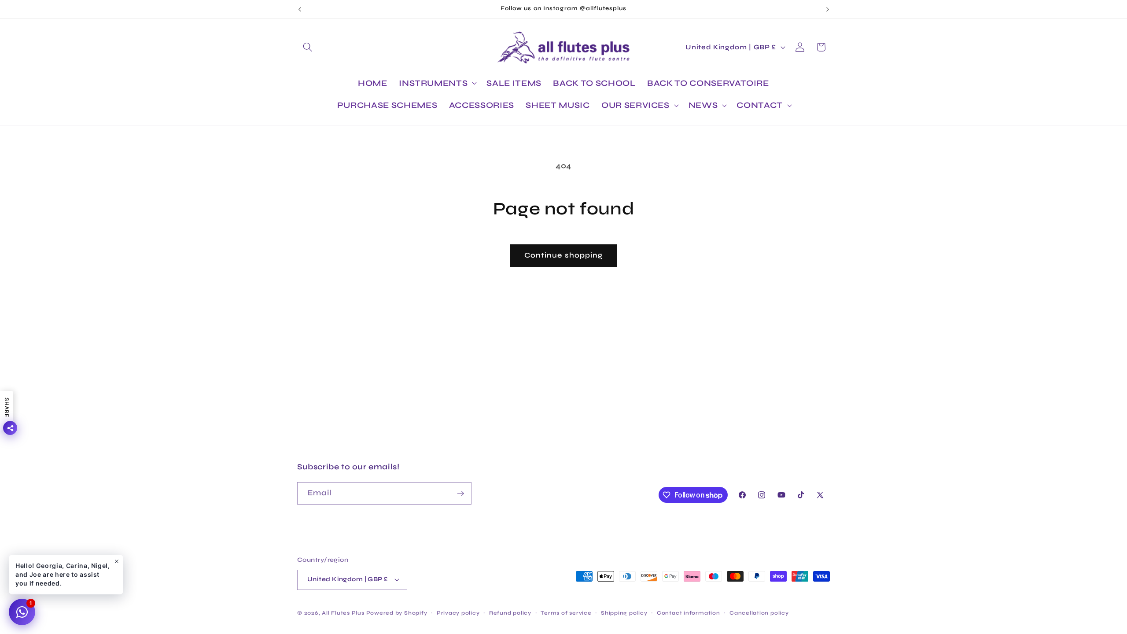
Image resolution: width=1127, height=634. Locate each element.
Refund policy (510, 613)
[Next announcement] (827, 9)
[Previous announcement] (299, 9)
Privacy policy (458, 613)
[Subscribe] (460, 493)
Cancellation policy (759, 613)
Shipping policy (624, 613)
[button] (307, 47)
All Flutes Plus (343, 613)
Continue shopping (563, 255)
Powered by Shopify (396, 613)
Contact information (688, 613)
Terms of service (566, 613)
